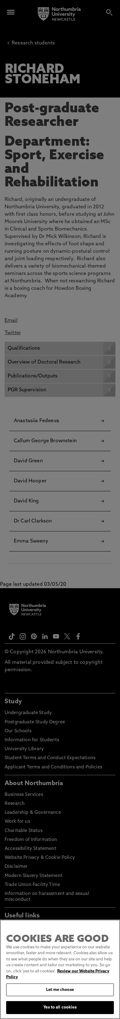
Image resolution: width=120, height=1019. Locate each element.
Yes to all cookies (59, 1007)
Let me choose (60, 990)
